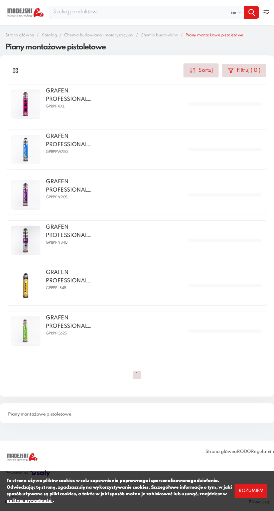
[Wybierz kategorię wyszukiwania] (236, 12)
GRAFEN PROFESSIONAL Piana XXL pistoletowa (67, 96)
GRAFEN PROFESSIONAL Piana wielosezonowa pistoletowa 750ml (71, 141)
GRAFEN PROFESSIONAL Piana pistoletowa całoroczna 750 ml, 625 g (71, 323)
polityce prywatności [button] (29, 501)
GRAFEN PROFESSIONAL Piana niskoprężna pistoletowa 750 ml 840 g (72, 232)
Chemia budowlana (159, 35)
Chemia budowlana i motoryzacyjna (98, 35)
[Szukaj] (251, 12)
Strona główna (19, 35)
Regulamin (262, 452)
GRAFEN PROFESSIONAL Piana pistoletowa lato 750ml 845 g (70, 277)
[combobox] (154, 12)
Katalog (49, 35)
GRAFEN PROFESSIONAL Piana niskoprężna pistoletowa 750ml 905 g (71, 187)
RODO (244, 452)
